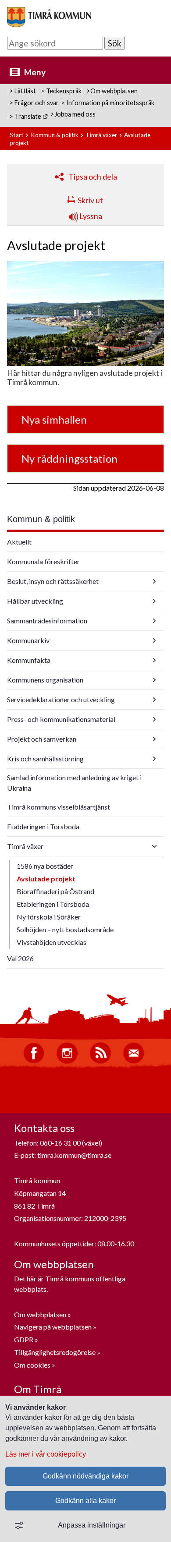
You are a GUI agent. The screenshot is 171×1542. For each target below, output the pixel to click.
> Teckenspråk (61, 91)
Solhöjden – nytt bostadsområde (65, 929)
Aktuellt (19, 542)
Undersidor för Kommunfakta (154, 660)
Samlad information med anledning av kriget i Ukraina (74, 782)
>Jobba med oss (73, 114)
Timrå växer (101, 134)
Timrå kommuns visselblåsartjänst (58, 807)
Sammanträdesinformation (47, 620)
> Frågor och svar (34, 102)
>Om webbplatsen (112, 91)
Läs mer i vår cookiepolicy (45, 1454)
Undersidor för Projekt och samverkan (154, 739)
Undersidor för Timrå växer (154, 846)
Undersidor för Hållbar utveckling (154, 601)
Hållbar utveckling (35, 601)
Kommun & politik (54, 134)
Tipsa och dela (92, 176)
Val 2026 (20, 958)
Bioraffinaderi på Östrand (55, 891)
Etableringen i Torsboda (43, 826)
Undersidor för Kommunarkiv (154, 640)
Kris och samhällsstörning (45, 758)
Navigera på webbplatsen (53, 1327)
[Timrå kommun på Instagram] (67, 1061)
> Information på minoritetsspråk (107, 102)
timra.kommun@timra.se (74, 1155)
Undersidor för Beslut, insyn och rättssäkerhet (154, 581)
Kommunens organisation (45, 680)
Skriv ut (90, 200)
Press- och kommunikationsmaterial (61, 719)
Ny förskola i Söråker (49, 916)
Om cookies (32, 1365)
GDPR (24, 1339)
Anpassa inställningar (91, 1525)
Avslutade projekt (46, 878)
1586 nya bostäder (45, 866)
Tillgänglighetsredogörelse (55, 1352)
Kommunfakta (28, 660)
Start (17, 134)
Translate (31, 116)
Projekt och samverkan (41, 739)
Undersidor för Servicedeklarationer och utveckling (154, 699)
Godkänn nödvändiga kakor (85, 1476)
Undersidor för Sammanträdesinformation (154, 620)
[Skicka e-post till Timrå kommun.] (133, 1061)
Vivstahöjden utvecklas (51, 942)
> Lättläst (22, 91)
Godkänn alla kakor (85, 1500)
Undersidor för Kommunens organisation (154, 680)
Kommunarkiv (28, 640)
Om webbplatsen (40, 1314)
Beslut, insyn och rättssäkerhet (53, 581)
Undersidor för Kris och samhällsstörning (154, 758)
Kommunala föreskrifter (43, 561)
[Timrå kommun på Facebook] (33, 1061)
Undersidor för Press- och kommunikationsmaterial (154, 719)
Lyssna (90, 216)
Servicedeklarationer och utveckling (61, 699)
